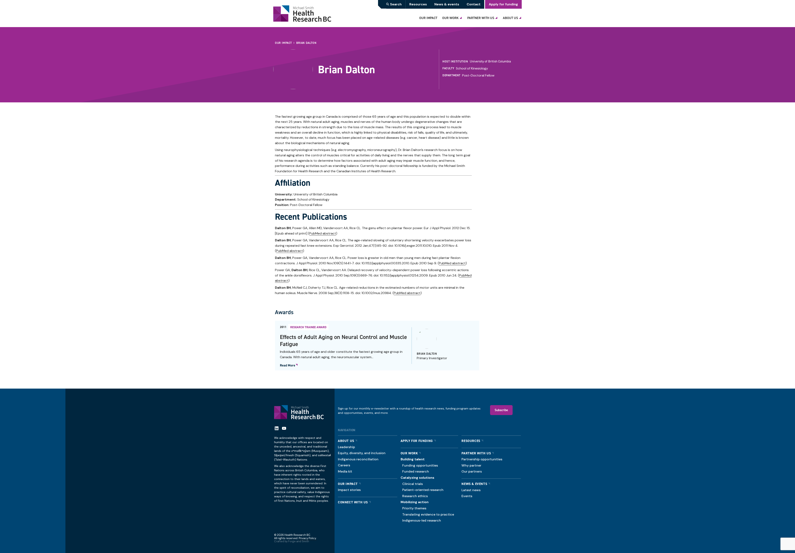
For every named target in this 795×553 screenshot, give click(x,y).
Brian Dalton (427, 354)
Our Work (450, 18)
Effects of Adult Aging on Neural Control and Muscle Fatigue (343, 340)
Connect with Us (353, 502)
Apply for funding (503, 4)
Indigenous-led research (421, 520)
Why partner (471, 465)
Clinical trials (412, 484)
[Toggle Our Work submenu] (461, 16)
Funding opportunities (420, 465)
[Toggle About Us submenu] (521, 16)
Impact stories (349, 490)
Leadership (346, 447)
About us (346, 441)
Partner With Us (480, 18)
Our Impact (428, 18)
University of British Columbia (490, 61)
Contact (474, 4)
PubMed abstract (322, 233)
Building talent (413, 459)
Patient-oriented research (422, 490)
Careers (344, 465)
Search (396, 4)
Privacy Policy (307, 538)
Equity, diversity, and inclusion (361, 453)
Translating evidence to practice (428, 514)
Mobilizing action (415, 502)
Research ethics (415, 496)
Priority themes (414, 508)
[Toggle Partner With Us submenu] (497, 16)
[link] (377, 346)
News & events (446, 4)
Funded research (415, 471)
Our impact (348, 484)
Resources (418, 4)
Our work (409, 453)
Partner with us (476, 453)
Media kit (345, 471)
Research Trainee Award (308, 327)
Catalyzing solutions (417, 477)
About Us (510, 18)
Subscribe (501, 410)
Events (466, 496)
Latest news (471, 490)
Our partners (471, 471)
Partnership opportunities (481, 459)
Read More (287, 365)
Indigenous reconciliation (358, 459)
